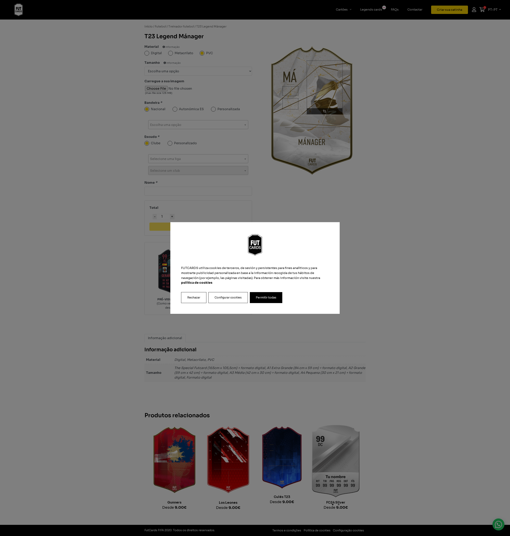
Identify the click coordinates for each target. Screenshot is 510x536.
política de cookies (196, 283)
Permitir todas (266, 297)
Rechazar (193, 297)
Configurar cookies (228, 297)
